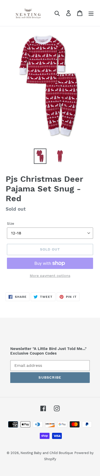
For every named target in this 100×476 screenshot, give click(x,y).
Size (10, 223)
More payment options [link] (50, 276)
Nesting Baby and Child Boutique (47, 453)
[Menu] (91, 13)
